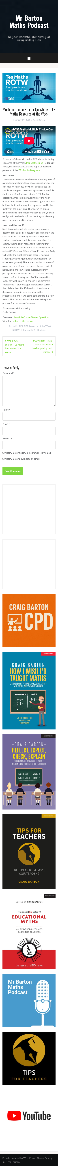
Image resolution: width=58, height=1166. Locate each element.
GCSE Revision (38, 330)
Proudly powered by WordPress (18, 1158)
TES (21, 326)
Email (6, 424)
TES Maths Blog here (29, 170)
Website (7, 438)
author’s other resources (24, 321)
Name (6, 409)
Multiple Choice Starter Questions (31, 317)
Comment (8, 373)
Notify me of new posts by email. (22, 458)
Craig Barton (39, 120)
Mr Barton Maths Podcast (29, 21)
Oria (47, 1158)
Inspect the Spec (34, 162)
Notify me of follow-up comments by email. (28, 452)
